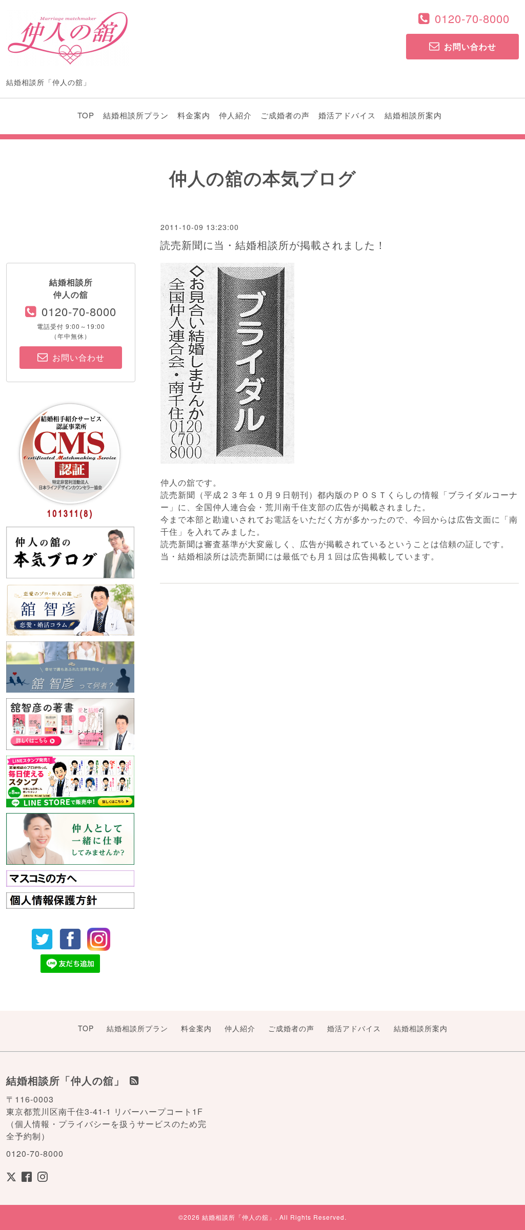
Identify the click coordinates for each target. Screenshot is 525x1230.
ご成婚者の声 (285, 115)
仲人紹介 (235, 115)
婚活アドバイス (347, 115)
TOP (85, 115)
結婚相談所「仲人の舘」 (238, 1217)
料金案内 (193, 115)
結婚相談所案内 (413, 115)
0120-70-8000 (472, 18)
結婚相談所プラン (136, 115)
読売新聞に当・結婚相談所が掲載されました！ (273, 244)
